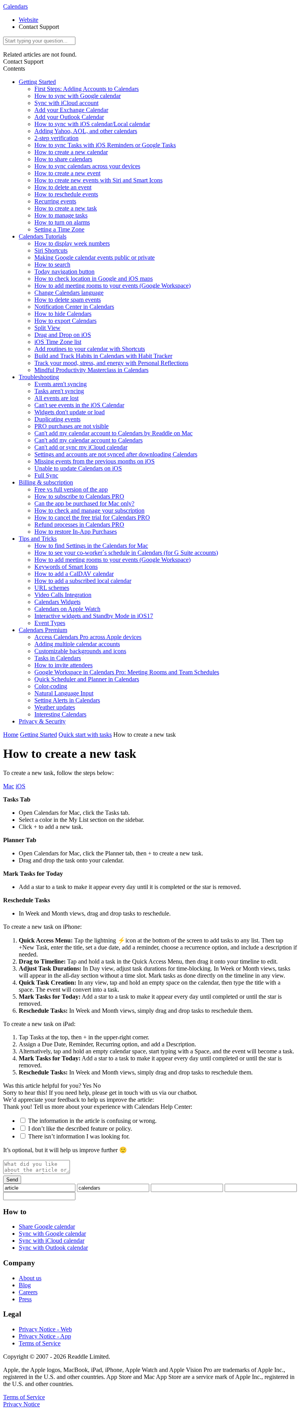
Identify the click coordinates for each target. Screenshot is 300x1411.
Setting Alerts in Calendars (67, 700)
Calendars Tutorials (42, 236)
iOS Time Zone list (57, 341)
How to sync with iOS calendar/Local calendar (92, 124)
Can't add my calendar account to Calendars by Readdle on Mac (113, 433)
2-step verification (56, 138)
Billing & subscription (46, 482)
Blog (25, 1285)
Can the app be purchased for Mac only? (84, 503)
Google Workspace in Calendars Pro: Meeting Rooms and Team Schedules (126, 672)
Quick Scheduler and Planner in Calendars (86, 679)
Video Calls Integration (62, 594)
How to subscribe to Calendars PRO (79, 496)
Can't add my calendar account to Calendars (88, 440)
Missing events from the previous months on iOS (94, 461)
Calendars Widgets (57, 602)
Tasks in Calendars (57, 658)
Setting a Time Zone (59, 229)
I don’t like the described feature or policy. (80, 1128)
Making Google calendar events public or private (94, 257)
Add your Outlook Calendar (69, 117)
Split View (47, 327)
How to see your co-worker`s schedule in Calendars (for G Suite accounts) (126, 552)
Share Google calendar (47, 1226)
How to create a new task (65, 208)
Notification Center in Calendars (74, 306)
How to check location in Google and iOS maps (93, 278)
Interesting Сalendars (60, 714)
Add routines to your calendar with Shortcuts (89, 349)
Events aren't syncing (60, 384)
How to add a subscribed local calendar (82, 580)
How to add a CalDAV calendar (74, 573)
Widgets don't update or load (69, 412)
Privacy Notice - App (45, 1336)
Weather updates (54, 707)
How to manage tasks (61, 215)
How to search (52, 264)
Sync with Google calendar (52, 1233)
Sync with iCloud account (66, 103)
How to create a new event (67, 173)
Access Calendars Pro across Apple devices (87, 637)
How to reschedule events (66, 194)
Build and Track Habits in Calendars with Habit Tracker (103, 356)
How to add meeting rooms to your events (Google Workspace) (112, 285)
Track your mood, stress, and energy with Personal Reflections (111, 363)
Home (10, 734)
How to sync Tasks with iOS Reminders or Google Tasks (105, 145)
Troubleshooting (39, 377)
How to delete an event (62, 187)
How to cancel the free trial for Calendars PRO (92, 517)
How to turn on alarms (62, 222)
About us (30, 1278)
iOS (20, 786)
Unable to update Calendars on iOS (78, 468)
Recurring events (55, 201)
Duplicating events (57, 419)
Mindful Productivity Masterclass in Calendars (91, 370)
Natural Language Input (63, 693)
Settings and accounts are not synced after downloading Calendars (115, 454)
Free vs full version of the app (71, 489)
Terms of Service (40, 1343)
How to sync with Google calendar (77, 96)
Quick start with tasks (85, 734)
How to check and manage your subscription (89, 510)
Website (28, 19)
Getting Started (37, 81)
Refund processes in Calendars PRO (79, 524)
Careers (28, 1292)
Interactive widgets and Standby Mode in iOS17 (93, 616)
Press (25, 1299)
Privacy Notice (21, 1404)
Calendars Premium (43, 630)
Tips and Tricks (38, 538)
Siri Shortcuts (51, 250)
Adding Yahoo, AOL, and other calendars (85, 131)
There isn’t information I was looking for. (79, 1136)
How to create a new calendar (71, 152)
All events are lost (56, 398)
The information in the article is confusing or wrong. (92, 1120)
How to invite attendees (63, 665)
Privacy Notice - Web (45, 1329)
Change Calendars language (69, 292)
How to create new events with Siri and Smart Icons (98, 180)
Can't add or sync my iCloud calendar (80, 447)
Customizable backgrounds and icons (80, 651)
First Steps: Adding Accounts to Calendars (86, 89)
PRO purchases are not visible (71, 426)
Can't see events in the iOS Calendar (79, 405)
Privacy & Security (42, 721)
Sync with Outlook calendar (53, 1247)
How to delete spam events (67, 299)
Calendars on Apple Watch (67, 609)
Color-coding (50, 686)
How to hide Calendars (62, 313)
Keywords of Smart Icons (66, 566)
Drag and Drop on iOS (62, 334)
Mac (8, 786)
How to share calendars (63, 159)
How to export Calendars (65, 320)
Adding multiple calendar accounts (77, 644)
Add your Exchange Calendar (71, 110)
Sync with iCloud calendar (51, 1240)
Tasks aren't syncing (59, 391)
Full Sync (46, 475)
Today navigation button (64, 271)
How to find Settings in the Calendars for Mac (91, 545)
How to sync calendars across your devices (87, 166)
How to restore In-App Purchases (75, 531)
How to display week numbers (72, 243)
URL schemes (51, 587)
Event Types (49, 623)
